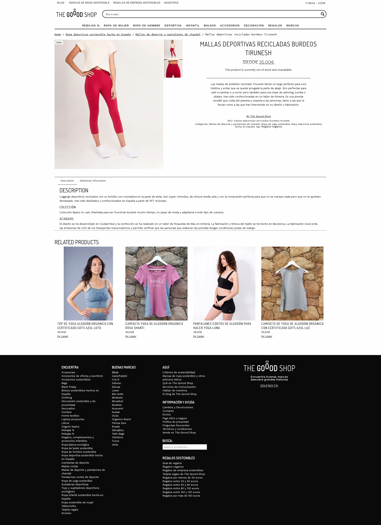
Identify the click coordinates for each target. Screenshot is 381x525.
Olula (115, 415)
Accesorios (230, 25)
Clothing (67, 397)
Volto (115, 444)
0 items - (315, 3)
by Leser (62, 336)
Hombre (67, 412)
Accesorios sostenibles (76, 379)
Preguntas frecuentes (176, 425)
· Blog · (60, 2)
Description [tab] (67, 180)
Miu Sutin (117, 394)
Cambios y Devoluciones (178, 407)
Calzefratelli (119, 375)
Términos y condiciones (177, 429)
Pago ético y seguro (175, 418)
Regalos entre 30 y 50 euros (180, 481)
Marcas (292, 25)
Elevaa (116, 386)
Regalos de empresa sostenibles (136, 2)
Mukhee (117, 404)
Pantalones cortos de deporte (80, 477)
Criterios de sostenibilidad (179, 372)
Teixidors (117, 437)
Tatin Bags (118, 433)
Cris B (115, 379)
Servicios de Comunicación (179, 386)
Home (58, 34)
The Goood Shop (260, 116)
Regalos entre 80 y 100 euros (181, 488)
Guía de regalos (172, 463)
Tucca (115, 440)
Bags (64, 383)
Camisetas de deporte (75, 462)
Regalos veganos (271, 126)
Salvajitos (118, 430)
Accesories (68, 372)
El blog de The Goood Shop (180, 394)
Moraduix (117, 401)
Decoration (68, 408)
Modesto (117, 397)
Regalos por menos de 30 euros (183, 477)
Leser (115, 390)
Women (66, 513)
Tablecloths (69, 506)
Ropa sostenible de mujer (78, 502)
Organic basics (70, 426)
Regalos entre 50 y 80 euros (180, 484)
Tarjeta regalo (70, 509)
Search (166, 453)
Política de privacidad (176, 421)
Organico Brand (121, 419)
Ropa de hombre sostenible (79, 451)
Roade (116, 426)
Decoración (254, 25)
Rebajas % (91, 25)
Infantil (193, 25)
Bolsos (210, 25)
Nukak (116, 412)
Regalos (275, 25)
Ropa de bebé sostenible (77, 448)
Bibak (115, 372)
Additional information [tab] (93, 180)
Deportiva (173, 25)
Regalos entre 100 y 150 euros (181, 492)
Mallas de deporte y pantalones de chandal (168, 34)
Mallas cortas (70, 466)
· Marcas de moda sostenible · (89, 2)
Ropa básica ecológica (75, 444)
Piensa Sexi (119, 423)
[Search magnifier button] (322, 14)
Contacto (168, 410)
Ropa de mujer (116, 25)
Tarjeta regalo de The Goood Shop (184, 474)
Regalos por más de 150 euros (181, 495)
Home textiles (70, 415)
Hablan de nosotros (175, 390)
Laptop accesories (73, 419)
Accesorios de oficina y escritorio (82, 375)
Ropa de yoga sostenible (275, 124)
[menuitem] (61, 2)
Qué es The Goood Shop (178, 383)
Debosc (116, 383)
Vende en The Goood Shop (179, 432)
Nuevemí (117, 408)
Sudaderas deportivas (75, 484)
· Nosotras (170, 2)
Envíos (167, 414)
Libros (65, 423)
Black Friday (69, 386)
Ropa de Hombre (146, 25)
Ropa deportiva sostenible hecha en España (98, 34)
